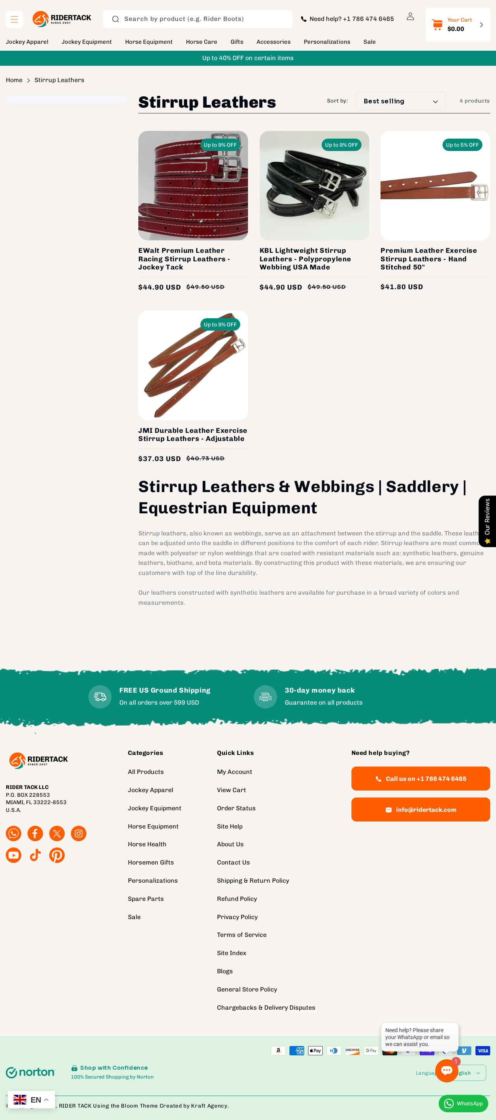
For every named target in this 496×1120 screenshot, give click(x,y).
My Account (234, 771)
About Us (230, 844)
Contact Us (233, 862)
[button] (14, 19)
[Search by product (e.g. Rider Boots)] (115, 18)
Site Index (231, 953)
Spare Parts (146, 898)
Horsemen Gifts (151, 862)
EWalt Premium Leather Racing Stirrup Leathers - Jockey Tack (184, 259)
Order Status (236, 808)
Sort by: (337, 101)
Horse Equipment (153, 826)
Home (14, 80)
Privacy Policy (237, 917)
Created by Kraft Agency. (194, 1106)
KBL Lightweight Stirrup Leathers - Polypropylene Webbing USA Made (305, 259)
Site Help (230, 826)
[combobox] (197, 19)
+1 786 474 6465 (368, 18)
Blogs (225, 971)
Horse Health (147, 844)
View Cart (231, 790)
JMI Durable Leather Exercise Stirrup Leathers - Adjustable (193, 435)
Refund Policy (237, 898)
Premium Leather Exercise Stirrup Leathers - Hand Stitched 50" (429, 259)
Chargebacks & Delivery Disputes (266, 1007)
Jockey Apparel (150, 790)
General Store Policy (247, 989)
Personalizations (153, 880)
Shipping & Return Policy (253, 880)
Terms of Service (242, 934)
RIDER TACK (75, 1106)
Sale (134, 917)
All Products (146, 771)
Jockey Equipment (154, 808)
